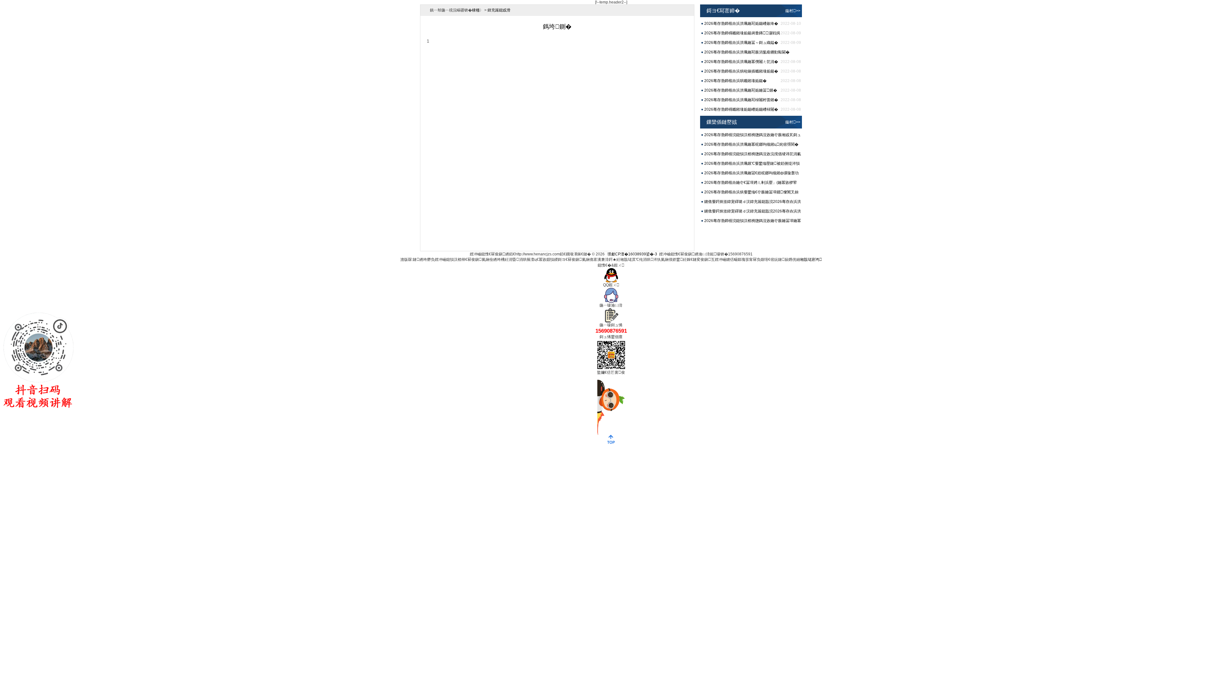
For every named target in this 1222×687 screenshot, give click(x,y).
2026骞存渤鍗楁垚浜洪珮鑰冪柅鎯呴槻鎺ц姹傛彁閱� (751, 144)
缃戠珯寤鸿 (811, 259)
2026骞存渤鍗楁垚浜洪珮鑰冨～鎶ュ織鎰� (741, 42)
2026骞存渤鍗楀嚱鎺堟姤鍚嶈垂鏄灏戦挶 (742, 33)
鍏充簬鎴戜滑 (499, 10)
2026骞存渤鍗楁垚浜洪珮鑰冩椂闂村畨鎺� (741, 100)
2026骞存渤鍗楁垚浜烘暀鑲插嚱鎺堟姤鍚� (741, 71)
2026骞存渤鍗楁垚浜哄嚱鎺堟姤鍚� (735, 81)
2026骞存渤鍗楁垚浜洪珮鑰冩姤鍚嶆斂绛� (741, 23)
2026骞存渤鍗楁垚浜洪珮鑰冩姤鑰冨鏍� (740, 90)
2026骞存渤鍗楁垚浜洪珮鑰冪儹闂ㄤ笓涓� (741, 61)
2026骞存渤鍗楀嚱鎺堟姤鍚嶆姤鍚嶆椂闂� (741, 109)
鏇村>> (792, 11)
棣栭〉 (477, 10)
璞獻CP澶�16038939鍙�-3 (632, 254)
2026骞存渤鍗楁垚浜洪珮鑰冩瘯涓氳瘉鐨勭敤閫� (747, 52)
